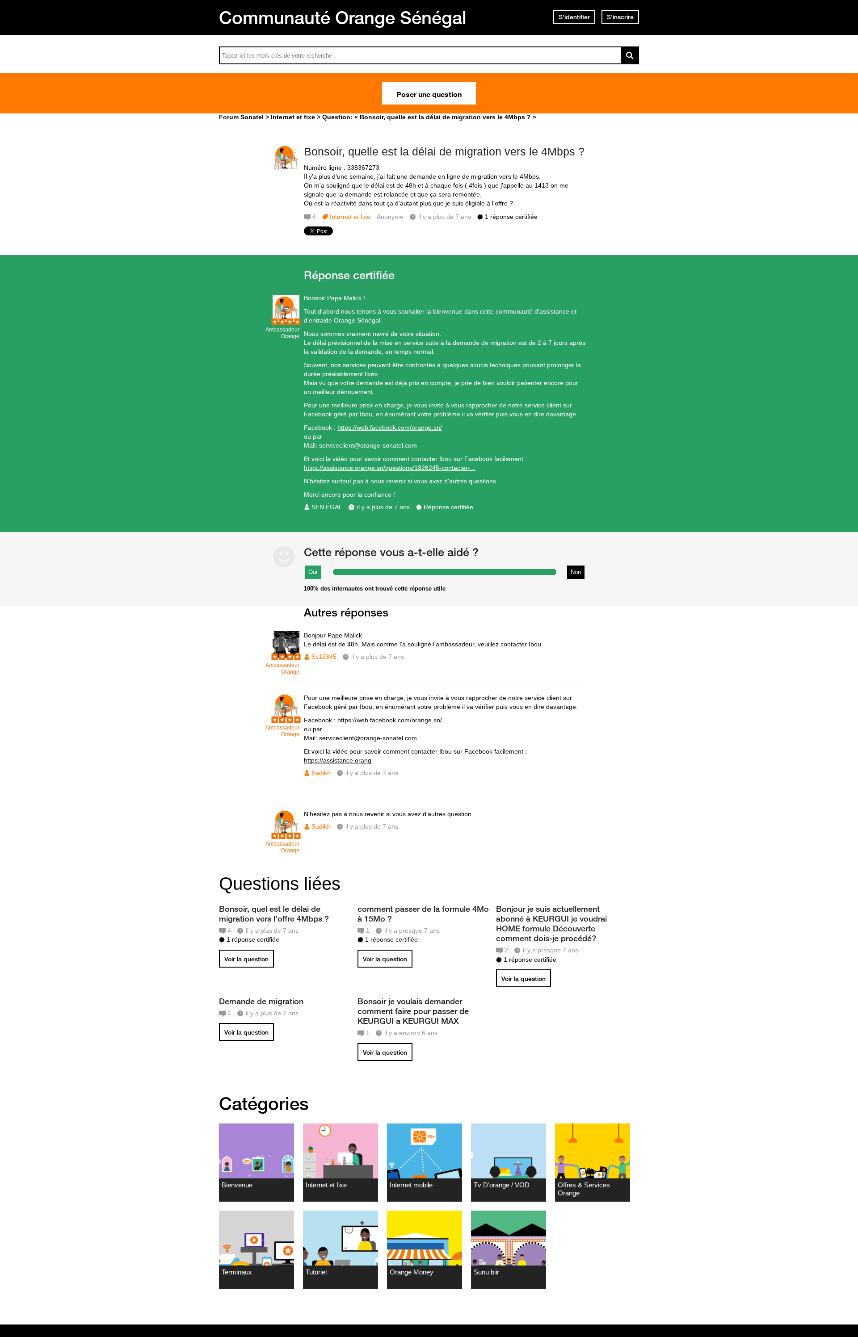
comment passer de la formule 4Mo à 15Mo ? (423, 913)
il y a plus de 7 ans (383, 507)
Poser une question (429, 93)
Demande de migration (261, 1001)
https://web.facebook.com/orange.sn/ (389, 427)
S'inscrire (620, 17)
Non (576, 572)
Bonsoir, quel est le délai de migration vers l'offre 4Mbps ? (274, 913)
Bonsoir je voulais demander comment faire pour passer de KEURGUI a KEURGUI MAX (413, 1011)
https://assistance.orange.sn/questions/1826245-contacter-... (389, 467)
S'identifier (574, 17)
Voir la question (246, 959)
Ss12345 (323, 656)
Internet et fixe (350, 216)
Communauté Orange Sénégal (343, 17)
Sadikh (321, 772)
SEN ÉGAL (326, 507)
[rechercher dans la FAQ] (630, 55)
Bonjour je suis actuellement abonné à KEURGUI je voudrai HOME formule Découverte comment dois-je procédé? (551, 923)
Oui (312, 572)
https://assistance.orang (337, 760)
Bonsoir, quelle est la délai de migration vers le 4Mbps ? (444, 151)
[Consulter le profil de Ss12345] (286, 655)
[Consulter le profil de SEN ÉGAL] (286, 320)
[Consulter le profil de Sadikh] (286, 718)
